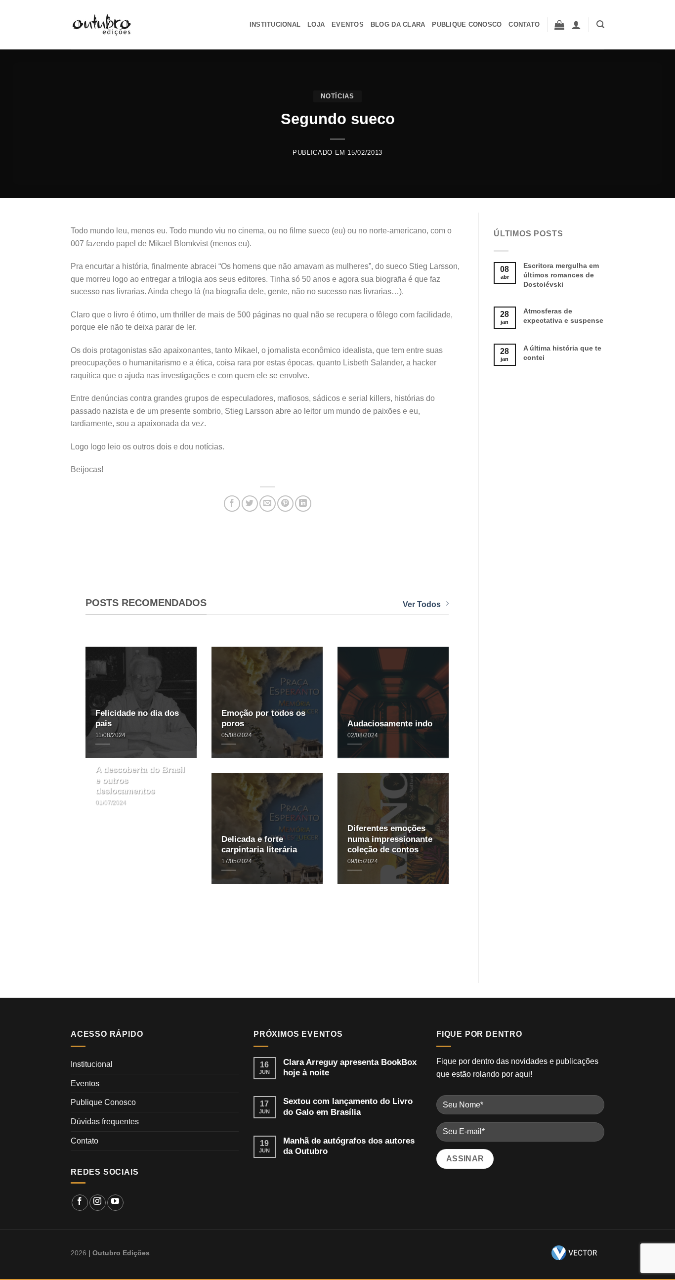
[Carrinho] (559, 25)
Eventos (348, 24)
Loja (316, 24)
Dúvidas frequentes (105, 1121)
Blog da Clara (398, 24)
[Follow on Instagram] (97, 1202)
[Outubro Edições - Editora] (102, 25)
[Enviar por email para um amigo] (267, 503)
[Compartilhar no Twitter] (250, 503)
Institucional (275, 24)
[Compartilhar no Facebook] (232, 503)
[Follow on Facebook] (80, 1202)
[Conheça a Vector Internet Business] (574, 1253)
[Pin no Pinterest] (285, 503)
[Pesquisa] (600, 24)
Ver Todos (422, 604)
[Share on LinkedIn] (303, 503)
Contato (524, 24)
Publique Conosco (467, 24)
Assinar (465, 1158)
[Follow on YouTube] (115, 1202)
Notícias (337, 96)
